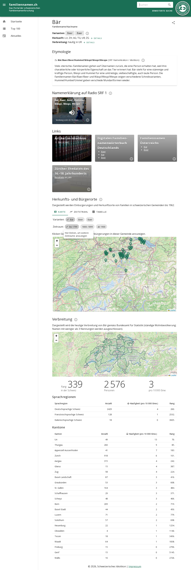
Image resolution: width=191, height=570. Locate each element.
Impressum (134, 566)
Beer (103, 157)
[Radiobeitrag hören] (72, 112)
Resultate (59, 177)
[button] (169, 5)
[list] (19, 29)
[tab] (60, 211)
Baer (103, 151)
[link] (19, 21)
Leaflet (173, 310)
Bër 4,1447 (63, 142)
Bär (103, 154)
